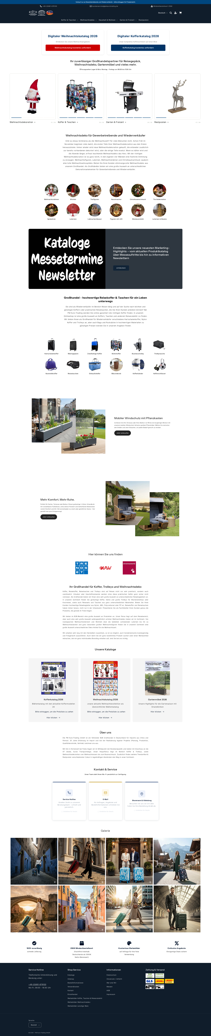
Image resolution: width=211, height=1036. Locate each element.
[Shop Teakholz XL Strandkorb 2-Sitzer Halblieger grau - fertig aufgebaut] (129, 96)
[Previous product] (12, 96)
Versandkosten (73, 987)
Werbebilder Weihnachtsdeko (79, 1002)
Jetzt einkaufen (122, 433)
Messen (110, 987)
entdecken (121, 268)
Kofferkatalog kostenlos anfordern (138, 48)
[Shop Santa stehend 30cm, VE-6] (33, 96)
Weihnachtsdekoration (21, 122)
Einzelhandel (72, 994)
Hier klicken (52, 717)
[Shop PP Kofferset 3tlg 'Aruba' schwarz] (81, 96)
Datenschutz (111, 975)
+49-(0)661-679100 (37, 984)
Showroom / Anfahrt (114, 979)
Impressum (111, 994)
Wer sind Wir (111, 983)
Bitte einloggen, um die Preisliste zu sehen (54, 712)
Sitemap (71, 979)
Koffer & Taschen (67, 122)
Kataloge (71, 975)
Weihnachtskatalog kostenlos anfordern (73, 48)
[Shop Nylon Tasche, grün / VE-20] (177, 96)
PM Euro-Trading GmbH (42, 1032)
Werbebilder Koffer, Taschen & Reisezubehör (85, 998)
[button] (69, 20)
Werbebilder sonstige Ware (78, 1006)
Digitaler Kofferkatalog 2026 (138, 36)
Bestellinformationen (75, 983)
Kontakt (71, 990)
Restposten (160, 122)
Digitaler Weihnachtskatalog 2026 (73, 36)
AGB (108, 990)
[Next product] (53, 96)
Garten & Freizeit (115, 122)
